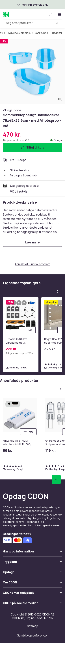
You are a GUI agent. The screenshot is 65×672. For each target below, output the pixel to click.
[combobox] (32, 23)
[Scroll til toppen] (56, 479)
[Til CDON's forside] (6, 14)
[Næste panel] (57, 291)
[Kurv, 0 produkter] (50, 14)
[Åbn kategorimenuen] (59, 14)
